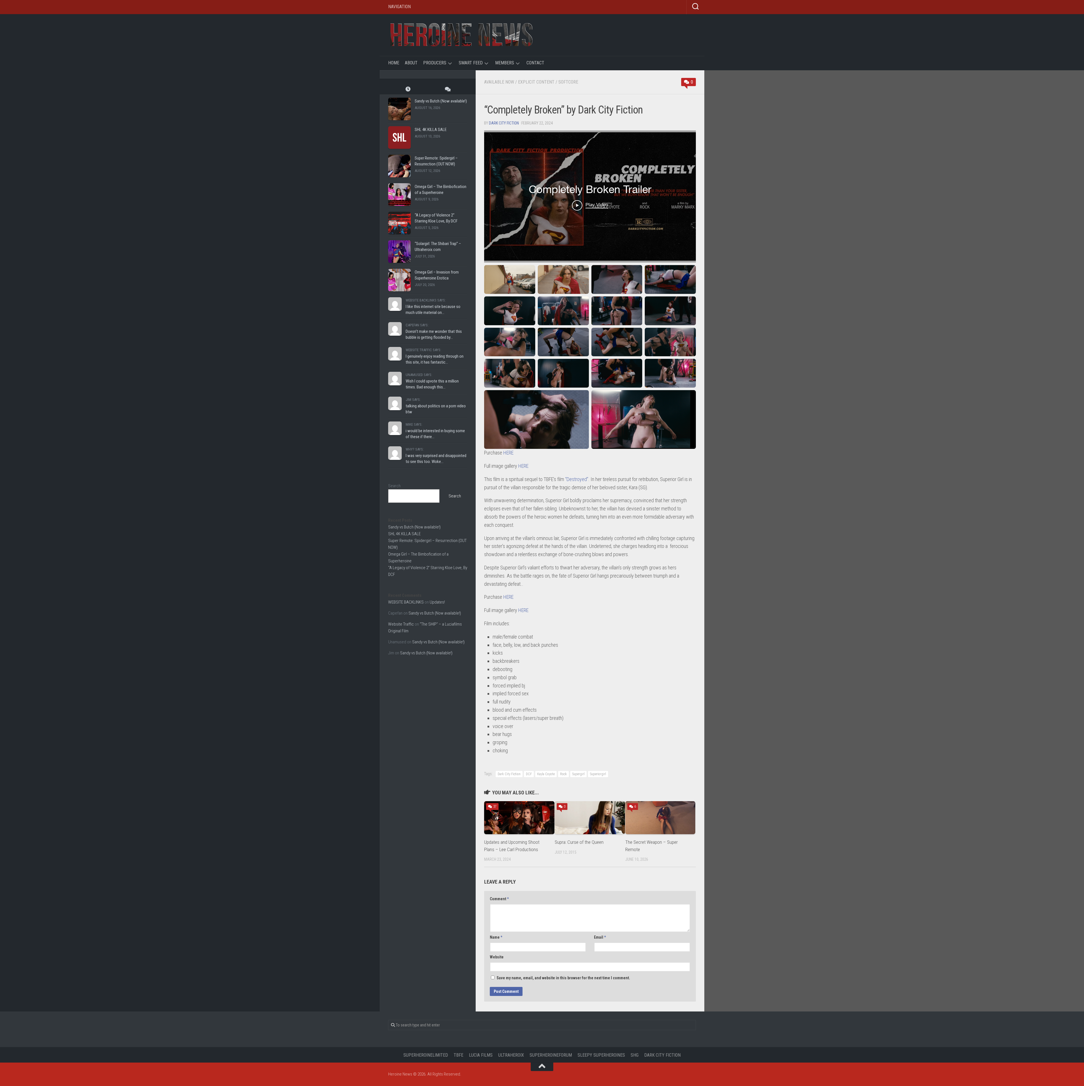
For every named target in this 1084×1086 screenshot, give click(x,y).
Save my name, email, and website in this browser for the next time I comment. (563, 978)
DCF (529, 774)
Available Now (499, 82)
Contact (535, 62)
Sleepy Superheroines (601, 1055)
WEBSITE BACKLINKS (406, 602)
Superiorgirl (598, 774)
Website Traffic (401, 624)
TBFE (458, 1055)
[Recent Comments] (447, 89)
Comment (499, 899)
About (411, 62)
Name (496, 937)
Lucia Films (481, 1055)
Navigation (399, 6)
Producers (434, 62)
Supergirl (578, 774)
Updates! (437, 602)
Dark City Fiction (504, 123)
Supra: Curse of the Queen (579, 842)
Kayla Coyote (546, 774)
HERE (508, 453)
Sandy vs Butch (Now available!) (441, 101)
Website (497, 957)
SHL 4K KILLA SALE (431, 129)
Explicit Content (536, 82)
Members (504, 62)
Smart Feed (471, 62)
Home (393, 62)
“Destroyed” (576, 479)
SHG (635, 1055)
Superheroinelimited (425, 1055)
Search (394, 485)
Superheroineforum (551, 1055)
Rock (563, 774)
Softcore (568, 82)
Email (600, 937)
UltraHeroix (511, 1055)
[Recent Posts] (408, 89)
